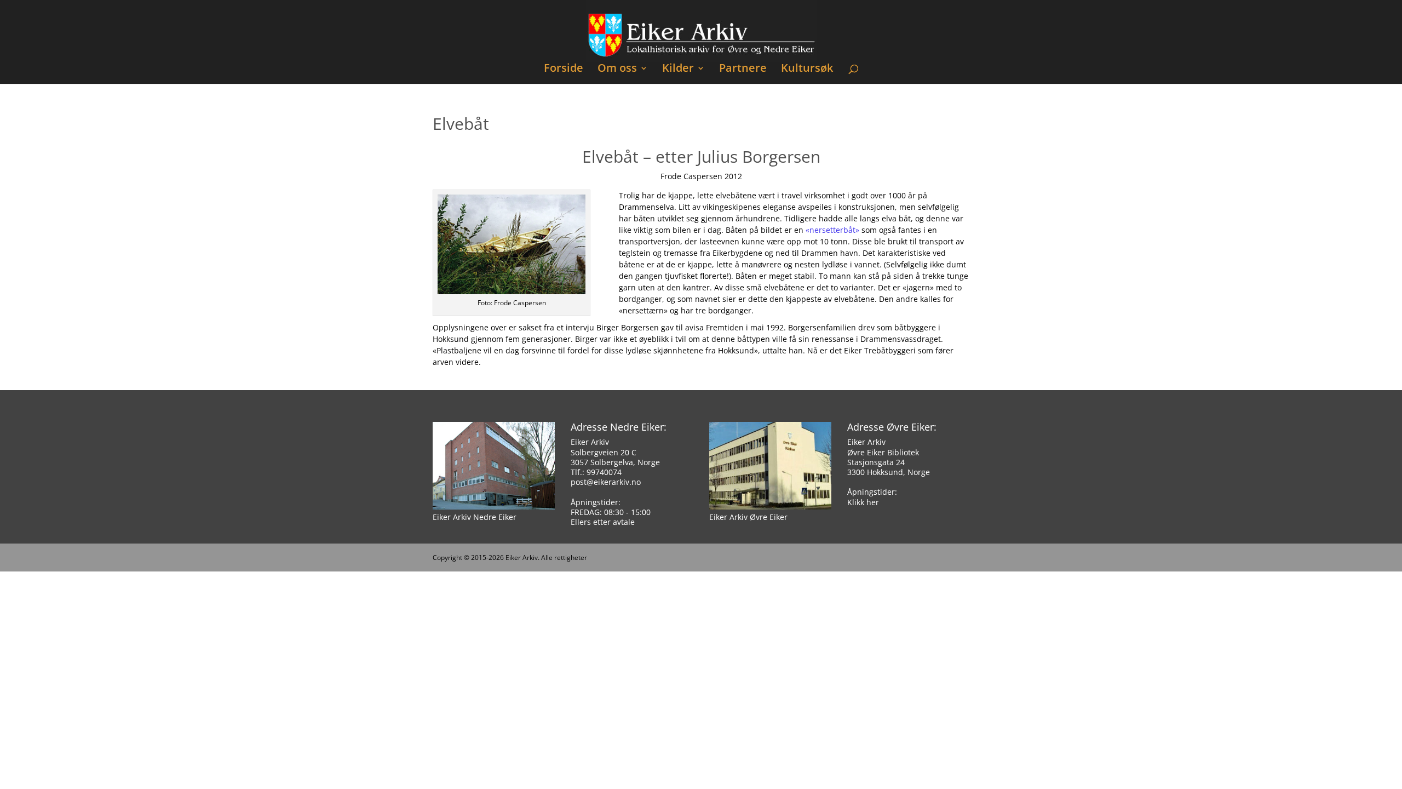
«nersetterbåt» (832, 230)
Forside (563, 69)
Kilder (678, 69)
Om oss (617, 69)
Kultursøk (807, 69)
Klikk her (863, 502)
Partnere (743, 69)
